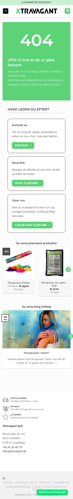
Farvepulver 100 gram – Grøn (54, 284)
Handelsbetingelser (18, 487)
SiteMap (36, 489)
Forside (7, 482)
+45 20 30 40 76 (12, 447)
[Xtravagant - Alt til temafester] (36, 11)
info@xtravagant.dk (14, 451)
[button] (5, 11)
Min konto (45, 482)
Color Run (21, 482)
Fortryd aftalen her (52, 492)
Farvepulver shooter (19, 282)
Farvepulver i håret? (36, 353)
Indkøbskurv (62, 482)
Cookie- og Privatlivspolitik (49, 487)
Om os (33, 482)
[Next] (68, 269)
